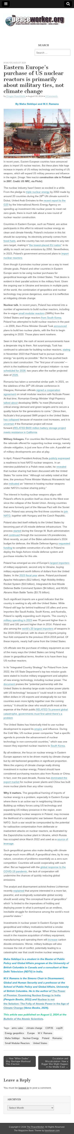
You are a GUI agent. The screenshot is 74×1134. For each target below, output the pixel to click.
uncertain (9, 423)
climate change (34, 1028)
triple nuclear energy (37, 191)
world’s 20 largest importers (37, 628)
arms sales (17, 1028)
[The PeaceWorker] (37, 18)
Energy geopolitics (14, 1033)
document (9, 684)
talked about (11, 402)
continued (14, 535)
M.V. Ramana (45, 1033)
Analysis (8, 62)
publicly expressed (59, 458)
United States (40, 1043)
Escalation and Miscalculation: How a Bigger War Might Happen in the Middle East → (54, 1062)
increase (52, 939)
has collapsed (11, 419)
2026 (15, 374)
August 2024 (19, 62)
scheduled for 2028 (15, 370)
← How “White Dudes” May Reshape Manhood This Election (18, 1061)
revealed (61, 466)
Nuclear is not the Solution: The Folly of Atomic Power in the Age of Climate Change (36, 1003)
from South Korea (51, 317)
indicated (14, 483)
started (17, 530)
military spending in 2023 (18, 620)
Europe (31, 1033)
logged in (23, 1087)
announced (60, 326)
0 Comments (51, 96)
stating (66, 349)
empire (38, 728)
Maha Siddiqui (12, 1038)
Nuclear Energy (31, 1038)
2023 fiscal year (28, 575)
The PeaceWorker (35, 1127)
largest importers (59, 562)
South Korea (58, 745)
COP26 (49, 1028)
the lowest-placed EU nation (45, 245)
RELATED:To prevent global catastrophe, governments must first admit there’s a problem (36, 713)
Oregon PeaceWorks (16, 96)
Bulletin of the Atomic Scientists (23, 1018)
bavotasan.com (52, 1130)
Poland (45, 1038)
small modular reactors (31, 313)
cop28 (59, 1028)
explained (18, 890)
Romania (57, 1038)
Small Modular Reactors (17, 1043)
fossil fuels (9, 240)
